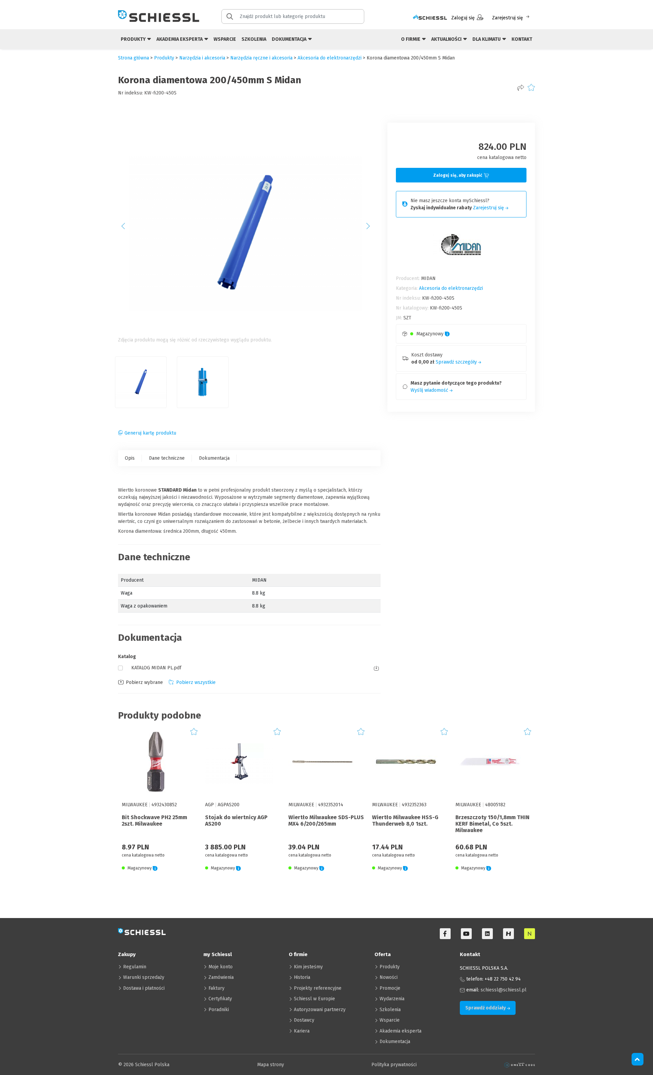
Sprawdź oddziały (486, 1008)
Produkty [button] (134, 39)
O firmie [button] (411, 39)
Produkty (390, 967)
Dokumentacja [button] (289, 39)
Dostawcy (304, 1020)
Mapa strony (270, 1065)
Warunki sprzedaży (143, 977)
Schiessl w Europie (314, 999)
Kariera (301, 1031)
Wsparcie (225, 39)
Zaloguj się (463, 18)
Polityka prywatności (394, 1065)
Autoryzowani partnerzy (320, 1009)
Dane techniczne (167, 458)
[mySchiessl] (430, 17)
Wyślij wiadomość (430, 390)
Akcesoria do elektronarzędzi (330, 58)
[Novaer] (529, 933)
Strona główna (133, 58)
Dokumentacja (214, 458)
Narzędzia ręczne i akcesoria (261, 58)
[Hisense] (508, 933)
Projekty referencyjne (317, 988)
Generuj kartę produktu (150, 433)
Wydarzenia (392, 999)
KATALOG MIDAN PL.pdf (156, 668)
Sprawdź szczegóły (457, 362)
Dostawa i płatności (144, 988)
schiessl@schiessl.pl (503, 990)
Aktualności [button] (447, 39)
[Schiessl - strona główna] (158, 16)
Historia (302, 977)
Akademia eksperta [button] (180, 39)
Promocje (390, 988)
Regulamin (134, 967)
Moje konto (220, 967)
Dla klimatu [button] (487, 39)
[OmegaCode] (519, 1065)
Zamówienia (221, 977)
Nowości (389, 977)
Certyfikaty (220, 999)
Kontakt (522, 39)
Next (371, 228)
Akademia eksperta (400, 1031)
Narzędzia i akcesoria (202, 58)
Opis (130, 458)
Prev (126, 228)
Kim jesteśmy (308, 967)
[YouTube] (466, 933)
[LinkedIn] (487, 933)
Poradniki (218, 1009)
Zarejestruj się (507, 18)
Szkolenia (253, 39)
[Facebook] (445, 933)
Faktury (216, 988)
